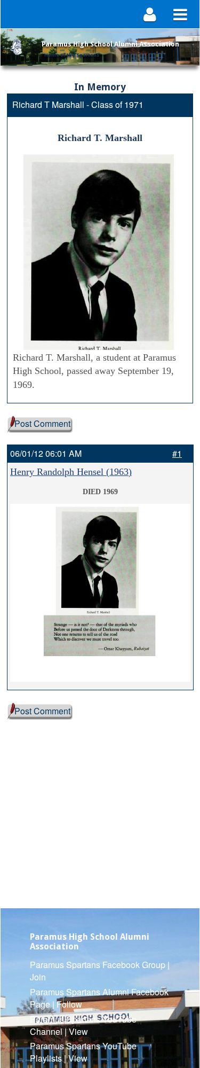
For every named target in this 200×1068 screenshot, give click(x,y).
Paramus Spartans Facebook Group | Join (100, 970)
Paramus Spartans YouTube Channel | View (83, 1025)
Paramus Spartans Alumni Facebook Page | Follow (99, 998)
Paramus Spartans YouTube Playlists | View (83, 1052)
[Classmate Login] (150, 14)
